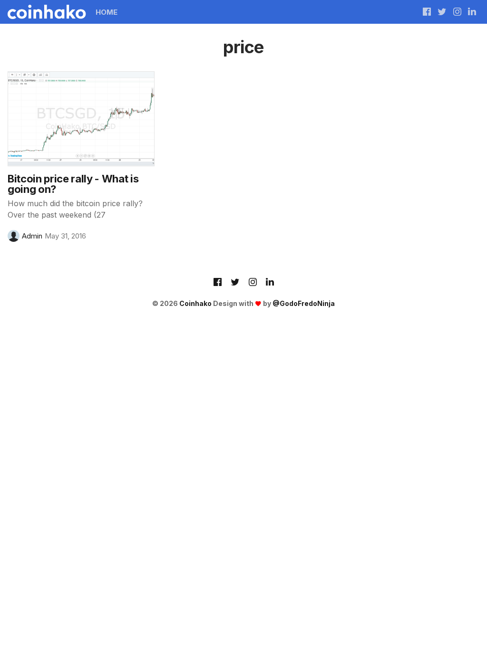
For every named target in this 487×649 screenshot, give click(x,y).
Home (106, 12)
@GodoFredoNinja (304, 303)
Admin (32, 235)
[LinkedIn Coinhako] (270, 282)
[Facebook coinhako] (426, 12)
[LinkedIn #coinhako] (472, 12)
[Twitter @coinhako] (442, 12)
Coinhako (195, 303)
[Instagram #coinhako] (457, 12)
